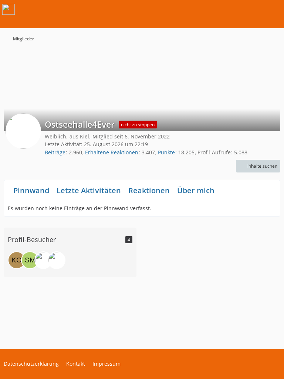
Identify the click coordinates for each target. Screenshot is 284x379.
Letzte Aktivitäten (89, 190)
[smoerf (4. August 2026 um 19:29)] (30, 260)
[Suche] (237, 9)
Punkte (166, 152)
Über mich (195, 190)
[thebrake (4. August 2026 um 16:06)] (43, 260)
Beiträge (55, 152)
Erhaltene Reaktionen (111, 152)
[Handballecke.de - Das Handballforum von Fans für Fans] (8, 9)
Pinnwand (31, 190)
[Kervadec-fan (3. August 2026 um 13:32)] (56, 260)
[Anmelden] (255, 9)
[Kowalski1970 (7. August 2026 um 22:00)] (17, 260)
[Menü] (274, 9)
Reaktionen (149, 190)
